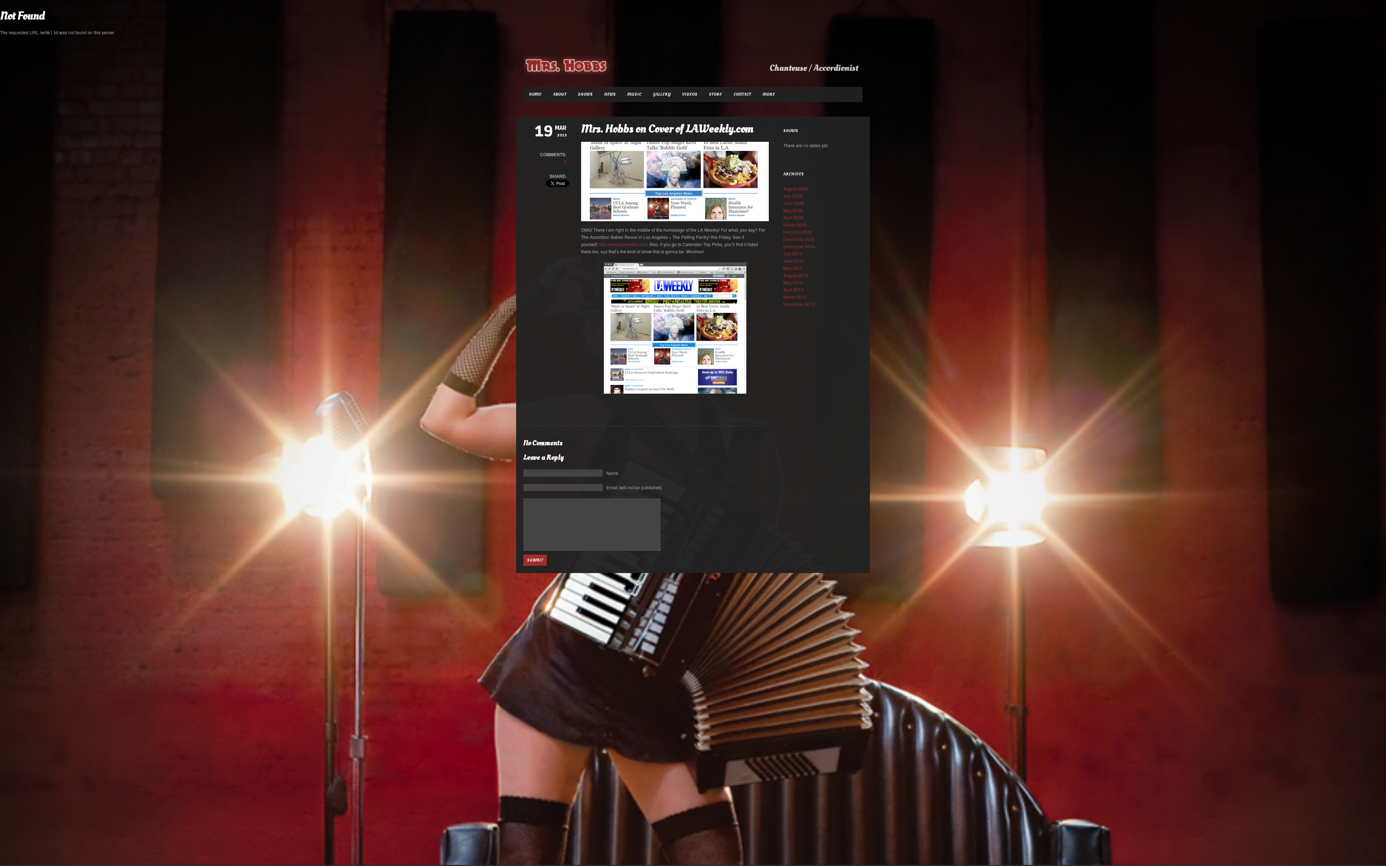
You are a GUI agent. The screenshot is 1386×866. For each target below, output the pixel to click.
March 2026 (795, 225)
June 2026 (793, 203)
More (769, 94)
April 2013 (793, 290)
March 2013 (795, 297)
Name (612, 473)
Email (634, 487)
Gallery (662, 94)
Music (634, 94)
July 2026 (792, 196)
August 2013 (795, 275)
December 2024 (799, 246)
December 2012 (799, 304)
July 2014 (792, 253)
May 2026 (793, 210)
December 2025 (799, 239)
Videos (689, 94)
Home (535, 94)
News (610, 94)
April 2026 (793, 217)
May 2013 (793, 282)
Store (715, 94)
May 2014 (793, 268)
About (559, 94)
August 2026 (795, 188)
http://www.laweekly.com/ (623, 244)
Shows (585, 94)
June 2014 (793, 261)
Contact (742, 94)
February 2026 (797, 232)
